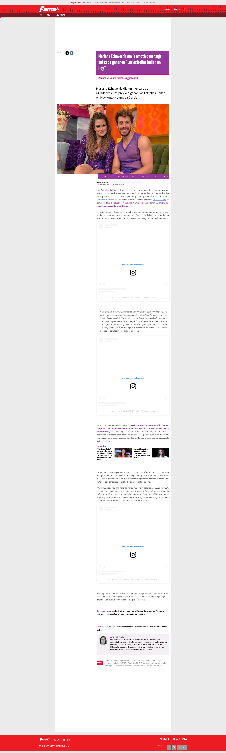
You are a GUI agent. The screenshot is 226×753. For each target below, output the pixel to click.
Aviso (184, 739)
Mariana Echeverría (125, 626)
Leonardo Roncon (149, 3)
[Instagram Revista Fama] (179, 747)
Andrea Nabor (102, 182)
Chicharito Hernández (100, 3)
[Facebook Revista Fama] (169, 747)
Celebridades (60, 15)
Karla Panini (87, 3)
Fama (48, 15)
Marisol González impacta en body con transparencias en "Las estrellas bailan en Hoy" (142, 453)
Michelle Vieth (159, 199)
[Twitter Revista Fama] (174, 747)
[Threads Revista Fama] (184, 747)
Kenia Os (138, 3)
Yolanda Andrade (114, 3)
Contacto (176, 739)
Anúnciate (164, 739)
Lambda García (141, 626)
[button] (67, 53)
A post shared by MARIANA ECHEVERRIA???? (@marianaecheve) (133, 297)
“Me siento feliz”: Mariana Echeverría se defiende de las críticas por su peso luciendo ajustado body (104, 454)
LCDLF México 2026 (128, 3)
